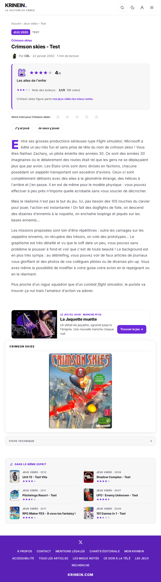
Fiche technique (21, 441)
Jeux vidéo (30, 23)
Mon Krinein (134, 551)
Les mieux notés (86, 558)
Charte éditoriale (105, 551)
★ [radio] (58, 117)
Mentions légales (70, 551)
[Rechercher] (122, 7)
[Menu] (152, 7)
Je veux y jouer (49, 128)
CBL (27, 56)
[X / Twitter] (80, 542)
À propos (24, 551)
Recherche (80, 565)
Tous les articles (53, 558)
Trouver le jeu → (131, 329)
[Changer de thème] (132, 7)
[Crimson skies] (80, 391)
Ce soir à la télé (117, 558)
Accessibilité (23, 558)
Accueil (16, 23)
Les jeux (142, 558)
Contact (44, 551)
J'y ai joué (22, 128)
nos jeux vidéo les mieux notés (73, 99)
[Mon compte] (142, 7)
